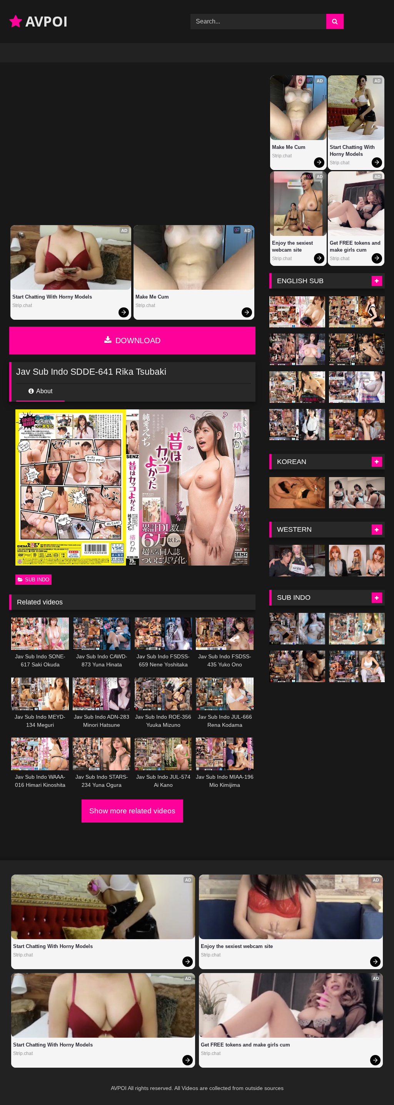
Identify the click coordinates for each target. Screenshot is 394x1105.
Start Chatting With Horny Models (52, 297)
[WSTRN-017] (357, 560)
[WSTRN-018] (297, 560)
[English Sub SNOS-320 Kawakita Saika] (357, 425)
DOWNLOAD (136, 340)
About (43, 391)
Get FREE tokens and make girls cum (356, 246)
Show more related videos (132, 811)
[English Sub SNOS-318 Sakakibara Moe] (297, 425)
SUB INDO (37, 580)
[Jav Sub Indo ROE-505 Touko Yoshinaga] (297, 666)
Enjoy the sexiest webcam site (293, 246)
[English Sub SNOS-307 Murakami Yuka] (297, 387)
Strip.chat (22, 305)
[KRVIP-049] (357, 493)
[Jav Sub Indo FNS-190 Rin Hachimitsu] (297, 628)
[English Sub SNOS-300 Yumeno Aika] (297, 349)
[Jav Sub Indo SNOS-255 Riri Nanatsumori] (357, 666)
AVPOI (45, 21)
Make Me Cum (152, 297)
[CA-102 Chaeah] (297, 493)
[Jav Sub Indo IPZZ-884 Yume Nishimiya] (357, 628)
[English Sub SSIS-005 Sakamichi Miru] (357, 312)
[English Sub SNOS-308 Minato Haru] (357, 387)
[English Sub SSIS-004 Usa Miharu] (297, 312)
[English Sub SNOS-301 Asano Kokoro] (357, 349)
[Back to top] (370, 1082)
